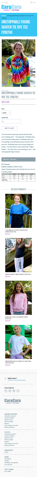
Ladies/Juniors (10, 414)
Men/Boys (8, 450)
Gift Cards (9, 469)
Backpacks (7, 459)
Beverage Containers (11, 462)
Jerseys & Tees (8, 420)
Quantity (4, 117)
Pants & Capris (8, 421)
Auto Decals (8, 464)
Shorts (6, 423)
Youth (7, 432)
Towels (6, 461)
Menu (6, 2)
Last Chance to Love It (11, 425)
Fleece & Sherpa (9, 418)
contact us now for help (17, 380)
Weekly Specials (9, 427)
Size (2, 109)
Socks (6, 452)
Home (3, 15)
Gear (6, 457)
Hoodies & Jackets (10, 416)
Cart (34, 2)
